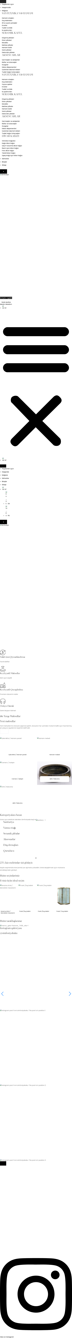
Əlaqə (4, 165)
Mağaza (5, 11)
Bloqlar (4, 162)
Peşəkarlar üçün (8, 4)
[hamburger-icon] (3, 1)
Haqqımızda (6, 7)
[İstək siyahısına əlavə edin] (33, 740)
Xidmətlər (5, 159)
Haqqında (5, 472)
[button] (36, 385)
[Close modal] (3, 1163)
